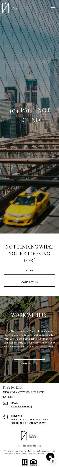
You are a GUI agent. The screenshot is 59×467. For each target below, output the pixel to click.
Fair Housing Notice (29, 445)
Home (29, 270)
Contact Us (29, 363)
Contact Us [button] (29, 282)
